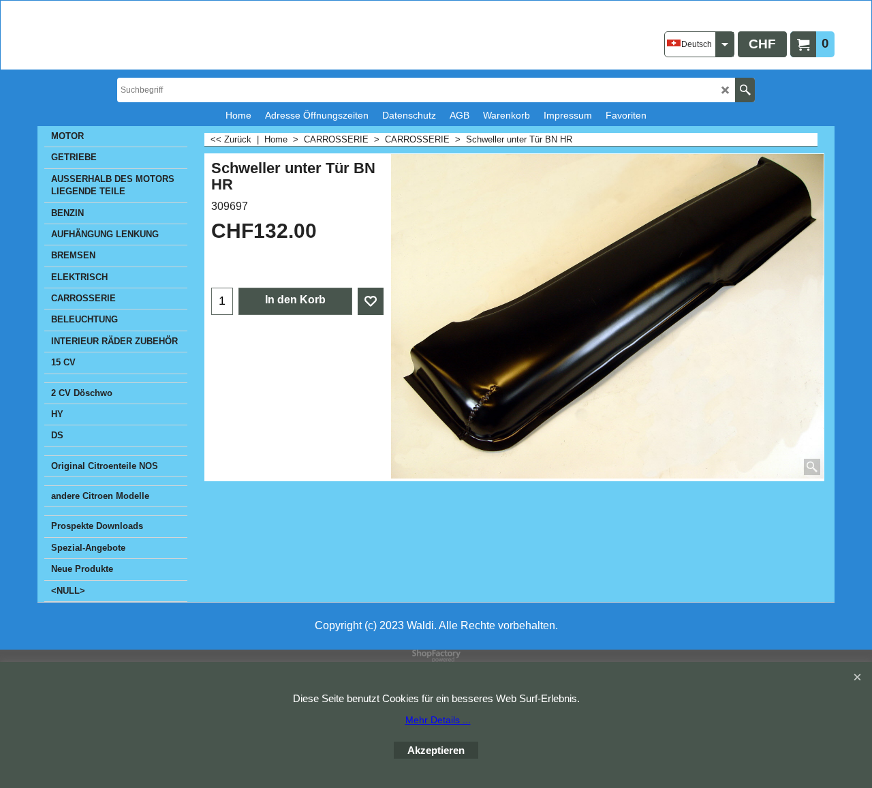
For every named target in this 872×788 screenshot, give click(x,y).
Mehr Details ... (438, 719)
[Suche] (745, 90)
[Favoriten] (371, 301)
